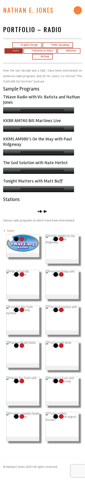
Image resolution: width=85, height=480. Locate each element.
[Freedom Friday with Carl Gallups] (62, 282)
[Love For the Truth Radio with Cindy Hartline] (22, 318)
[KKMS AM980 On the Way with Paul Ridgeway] (62, 247)
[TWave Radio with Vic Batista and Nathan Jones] (22, 243)
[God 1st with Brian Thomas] (62, 353)
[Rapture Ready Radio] (21, 352)
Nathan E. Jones (28, 10)
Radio (10, 231)
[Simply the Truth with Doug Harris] (22, 389)
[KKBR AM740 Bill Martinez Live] (22, 282)
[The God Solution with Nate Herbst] (62, 318)
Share (10, 239)
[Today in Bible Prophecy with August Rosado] (62, 424)
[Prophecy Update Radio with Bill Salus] (22, 424)
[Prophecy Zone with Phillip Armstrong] (62, 389)
